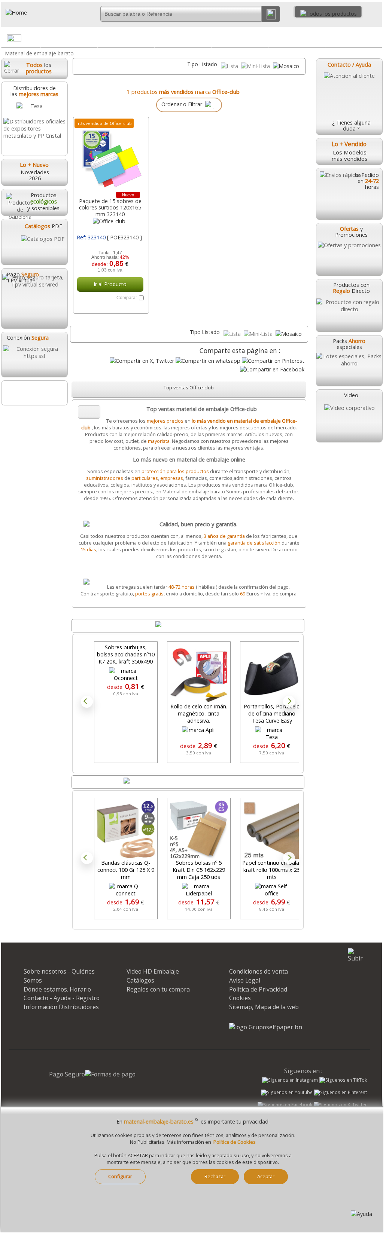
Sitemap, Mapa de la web (264, 1007)
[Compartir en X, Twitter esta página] (142, 360)
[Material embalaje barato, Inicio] (40, 12)
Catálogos (140, 980)
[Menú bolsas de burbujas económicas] (205, 39)
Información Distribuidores (61, 1007)
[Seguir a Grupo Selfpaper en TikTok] (343, 1080)
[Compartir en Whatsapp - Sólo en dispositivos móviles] (208, 360)
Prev (87, 702)
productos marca (185, 91)
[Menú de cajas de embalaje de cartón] (376, 39)
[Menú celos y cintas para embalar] (262, 39)
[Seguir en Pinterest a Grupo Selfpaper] (340, 1093)
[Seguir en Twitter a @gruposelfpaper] (340, 1105)
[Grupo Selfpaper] (265, 1027)
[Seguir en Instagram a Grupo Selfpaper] (290, 1080)
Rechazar (214, 1176)
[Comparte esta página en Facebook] (272, 369)
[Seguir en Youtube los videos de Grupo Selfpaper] (287, 1093)
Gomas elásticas (296, 38)
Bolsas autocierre (126, 38)
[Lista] (230, 66)
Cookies (240, 998)
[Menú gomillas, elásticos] (319, 39)
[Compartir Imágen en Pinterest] (273, 360)
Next (289, 702)
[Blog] (34, 392)
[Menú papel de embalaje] (91, 39)
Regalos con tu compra (158, 989)
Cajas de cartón (353, 38)
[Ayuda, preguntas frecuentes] (361, 1213)
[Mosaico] (286, 66)
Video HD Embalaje (153, 971)
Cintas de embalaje (239, 38)
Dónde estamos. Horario (57, 989)
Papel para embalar (69, 38)
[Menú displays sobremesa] (148, 39)
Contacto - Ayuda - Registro (62, 998)
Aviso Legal (244, 980)
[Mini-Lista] (256, 66)
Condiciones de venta (258, 971)
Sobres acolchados (182, 38)
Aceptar (265, 1176)
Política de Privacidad (258, 989)
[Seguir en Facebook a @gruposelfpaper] (285, 1105)
